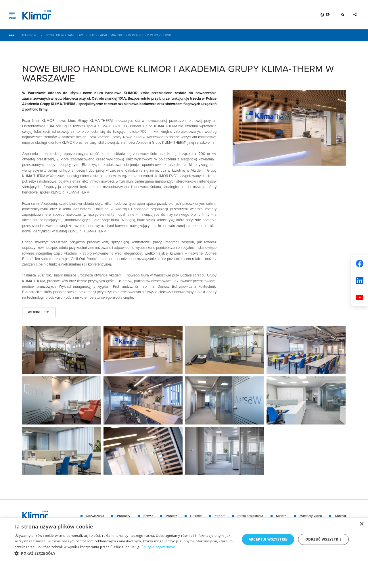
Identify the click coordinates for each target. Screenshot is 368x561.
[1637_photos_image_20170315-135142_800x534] (143, 350)
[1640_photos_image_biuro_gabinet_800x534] (224, 350)
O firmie (196, 516)
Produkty (123, 516)
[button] (123, 553)
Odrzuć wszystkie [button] (323, 539)
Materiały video (311, 516)
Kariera (281, 516)
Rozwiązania (95, 516)
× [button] (361, 524)
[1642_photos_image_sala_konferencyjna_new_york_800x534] (143, 400)
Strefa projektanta (250, 516)
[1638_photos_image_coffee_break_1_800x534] (61, 350)
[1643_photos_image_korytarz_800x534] (224, 400)
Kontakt (340, 516)
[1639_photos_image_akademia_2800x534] (306, 350)
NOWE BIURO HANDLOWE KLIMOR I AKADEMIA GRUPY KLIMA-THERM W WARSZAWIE (108, 35)
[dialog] (184, 539)
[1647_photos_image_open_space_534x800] (224, 451)
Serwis (148, 516)
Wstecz (34, 312)
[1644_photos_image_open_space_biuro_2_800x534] (306, 400)
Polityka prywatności (158, 546)
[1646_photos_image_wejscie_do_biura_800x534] (143, 451)
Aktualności (29, 35)
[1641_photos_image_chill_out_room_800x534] (61, 400)
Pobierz (171, 516)
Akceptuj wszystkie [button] (268, 539)
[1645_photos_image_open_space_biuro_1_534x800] (61, 451)
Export (220, 516)
